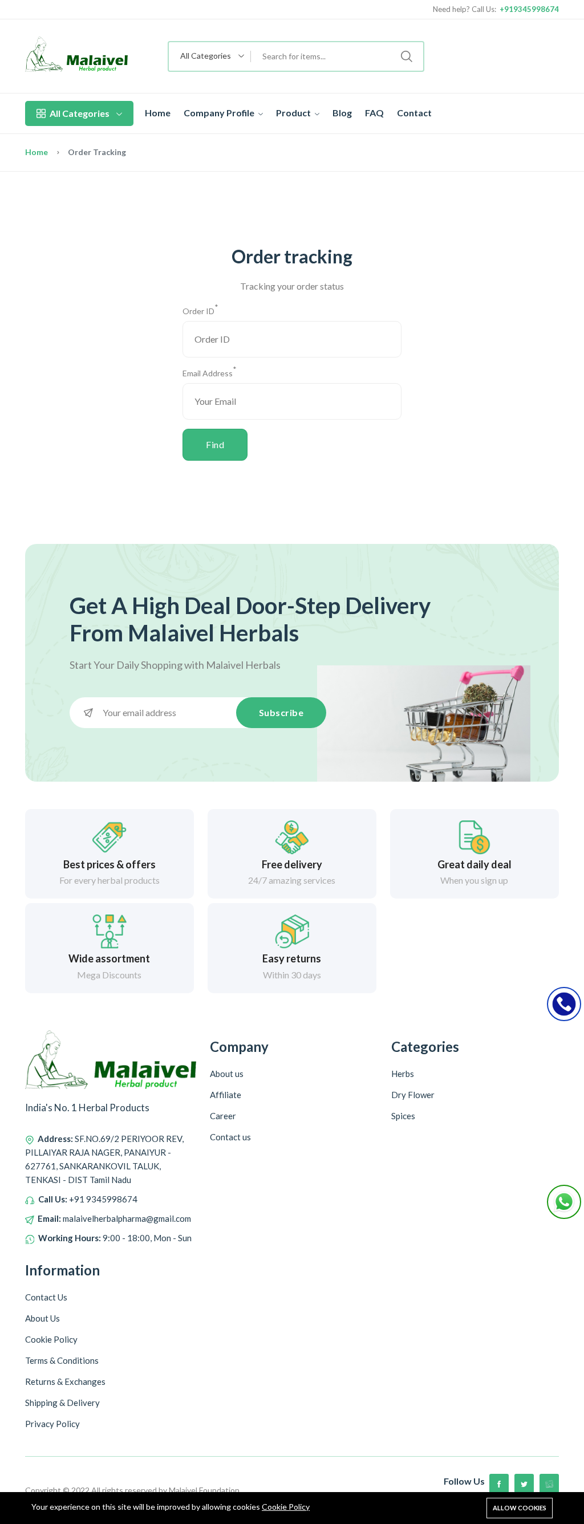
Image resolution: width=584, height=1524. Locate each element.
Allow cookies (519, 1507)
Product (294, 112)
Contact (414, 112)
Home (158, 112)
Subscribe (281, 712)
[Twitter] (524, 1483)
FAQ (374, 112)
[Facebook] (499, 1483)
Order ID (200, 310)
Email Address (209, 372)
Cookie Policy (286, 1506)
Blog (342, 112)
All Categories (80, 113)
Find (215, 444)
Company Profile (220, 112)
